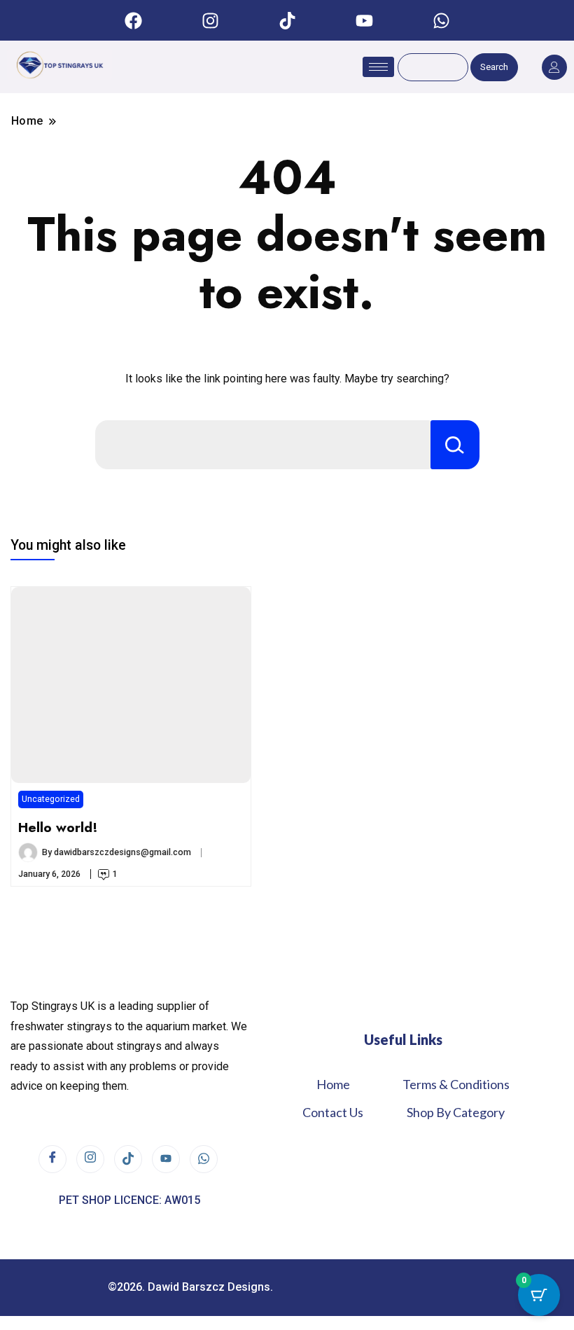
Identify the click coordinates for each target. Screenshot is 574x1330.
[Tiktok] (287, 20)
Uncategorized (51, 799)
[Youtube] (364, 20)
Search (494, 67)
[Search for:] (262, 444)
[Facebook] (132, 20)
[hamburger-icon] (378, 67)
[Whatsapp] (441, 20)
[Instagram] (209, 20)
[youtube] (166, 1159)
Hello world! (58, 827)
